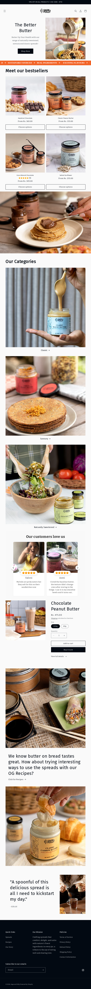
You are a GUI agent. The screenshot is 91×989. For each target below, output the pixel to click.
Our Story (9, 947)
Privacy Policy (65, 942)
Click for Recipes (15, 779)
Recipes (9, 942)
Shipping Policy (66, 952)
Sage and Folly (15, 984)
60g (64, 626)
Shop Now (25, 51)
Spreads (9, 937)
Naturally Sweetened (44, 527)
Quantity (54, 631)
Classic (44, 350)
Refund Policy (65, 947)
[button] (4, 11)
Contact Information (68, 957)
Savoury (44, 438)
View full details (57, 656)
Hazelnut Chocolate (25, 118)
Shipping (54, 618)
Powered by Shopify (26, 984)
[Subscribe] (43, 970)
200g (55, 626)
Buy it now (68, 650)
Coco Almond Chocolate (25, 175)
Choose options (25, 127)
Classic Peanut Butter (66, 118)
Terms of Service (66, 937)
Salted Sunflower (66, 175)
